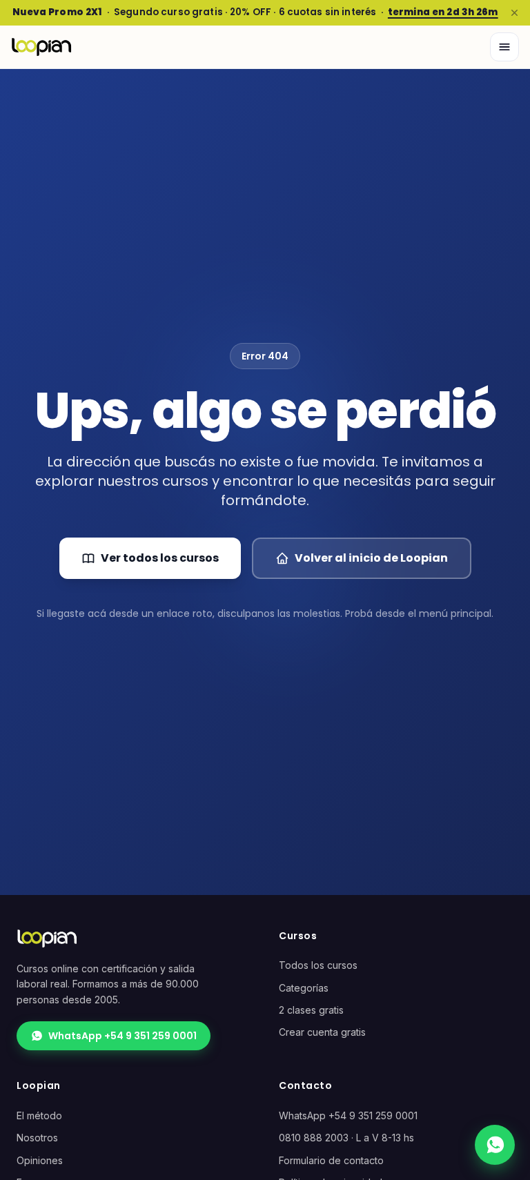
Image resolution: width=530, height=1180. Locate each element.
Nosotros (37, 1137)
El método (39, 1115)
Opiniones (40, 1160)
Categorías (303, 988)
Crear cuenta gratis (322, 1032)
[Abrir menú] (504, 46)
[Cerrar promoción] (514, 12)
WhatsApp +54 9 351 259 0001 (122, 1036)
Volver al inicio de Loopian (371, 558)
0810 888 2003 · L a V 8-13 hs (346, 1137)
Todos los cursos (318, 965)
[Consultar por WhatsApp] (495, 1145)
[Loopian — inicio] (41, 47)
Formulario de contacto (331, 1160)
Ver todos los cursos (160, 558)
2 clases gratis (311, 1010)
